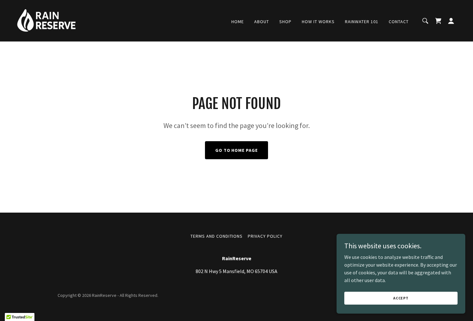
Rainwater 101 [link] (361, 21)
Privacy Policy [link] (265, 236)
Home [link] (237, 21)
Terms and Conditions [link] (216, 236)
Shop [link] (285, 21)
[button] (451, 20)
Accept (401, 298)
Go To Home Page (236, 150)
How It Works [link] (318, 21)
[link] (46, 20)
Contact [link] (399, 21)
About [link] (261, 21)
